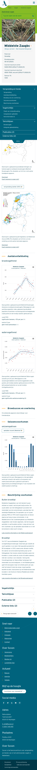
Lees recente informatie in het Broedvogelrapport (17, 578)
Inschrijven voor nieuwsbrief (13, 691)
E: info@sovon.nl (7, 724)
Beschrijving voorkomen (11, 103)
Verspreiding (7, 92)
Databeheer (7, 765)
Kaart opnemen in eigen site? (10, 179)
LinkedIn (11, 702)
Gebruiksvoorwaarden (23, 765)
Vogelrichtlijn (8, 108)
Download (5, 177)
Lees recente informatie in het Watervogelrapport (17, 533)
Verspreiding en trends (12, 89)
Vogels (16, 8)
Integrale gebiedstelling (11, 127)
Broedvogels (7, 124)
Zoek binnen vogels (8, 12)
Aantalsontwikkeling (10, 95)
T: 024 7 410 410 (7, 726)
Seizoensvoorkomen (10, 100)
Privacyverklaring (21, 762)
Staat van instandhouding (12, 111)
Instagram (19, 702)
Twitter (7, 702)
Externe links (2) (9, 136)
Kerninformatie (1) (9, 116)
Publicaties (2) (8, 132)
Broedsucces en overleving (12, 98)
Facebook (3, 702)
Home (9, 8)
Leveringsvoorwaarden (11, 767)
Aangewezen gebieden (11, 114)
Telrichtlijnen (8, 121)
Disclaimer (7, 762)
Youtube (15, 702)
